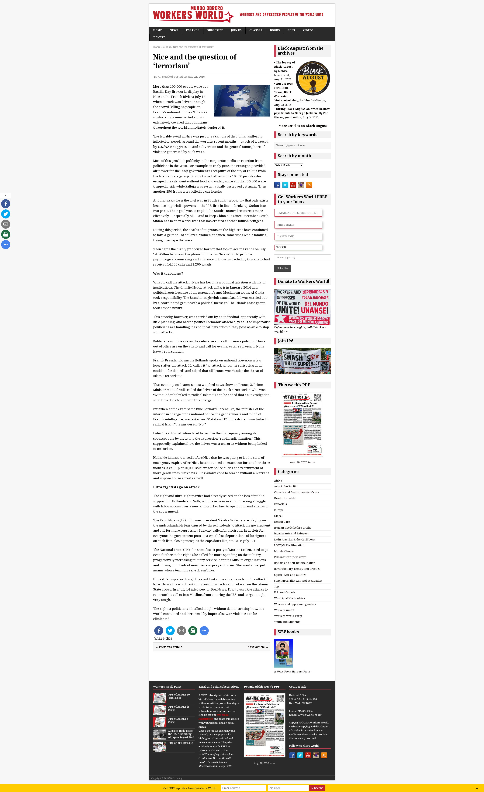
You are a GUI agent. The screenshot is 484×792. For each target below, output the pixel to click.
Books (275, 30)
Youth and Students (287, 622)
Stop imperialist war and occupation (298, 580)
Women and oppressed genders (295, 604)
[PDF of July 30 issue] (159, 749)
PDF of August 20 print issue (179, 696)
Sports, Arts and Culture (290, 575)
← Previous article (168, 647)
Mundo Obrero (284, 551)
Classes (255, 30)
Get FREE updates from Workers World (189, 788)
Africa (278, 480)
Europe (279, 510)
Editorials (280, 504)
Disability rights (285, 498)
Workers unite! (284, 610)
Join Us (236, 30)
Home (157, 30)
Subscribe (215, 30)
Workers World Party (288, 616)
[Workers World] (242, 15)
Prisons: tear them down (290, 557)
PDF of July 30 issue (180, 743)
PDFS (291, 30)
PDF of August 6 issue (178, 720)
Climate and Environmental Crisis (296, 492)
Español (192, 30)
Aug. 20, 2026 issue (302, 462)
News (174, 30)
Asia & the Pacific (285, 486)
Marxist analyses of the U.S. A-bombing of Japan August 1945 (181, 734)
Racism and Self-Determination (294, 563)
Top (276, 586)
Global (278, 516)
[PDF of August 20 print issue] (159, 701)
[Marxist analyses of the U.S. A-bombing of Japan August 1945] (159, 737)
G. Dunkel (165, 76)
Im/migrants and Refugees (291, 533)
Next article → (257, 647)
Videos (308, 30)
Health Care (282, 521)
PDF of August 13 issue (178, 708)
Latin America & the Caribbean (294, 539)
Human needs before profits (292, 527)
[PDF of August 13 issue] (159, 713)
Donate (159, 37)
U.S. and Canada (284, 592)
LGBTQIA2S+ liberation (289, 545)
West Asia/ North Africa (289, 598)
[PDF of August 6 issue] (159, 725)
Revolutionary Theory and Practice (297, 568)
